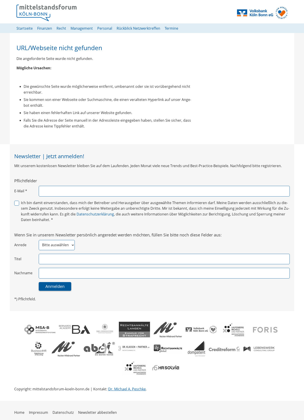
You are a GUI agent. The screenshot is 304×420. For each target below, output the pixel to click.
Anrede (20, 244)
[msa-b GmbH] (39, 329)
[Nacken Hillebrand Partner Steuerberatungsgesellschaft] (168, 329)
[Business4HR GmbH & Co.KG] (39, 348)
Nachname (23, 272)
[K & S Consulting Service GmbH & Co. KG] (104, 329)
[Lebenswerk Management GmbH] (259, 349)
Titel (17, 258)
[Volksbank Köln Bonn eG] (201, 329)
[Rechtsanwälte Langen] (134, 329)
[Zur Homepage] (46, 12)
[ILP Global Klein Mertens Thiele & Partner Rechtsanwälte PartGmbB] (168, 348)
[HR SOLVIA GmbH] (166, 367)
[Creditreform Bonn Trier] (224, 349)
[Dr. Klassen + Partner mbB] (134, 348)
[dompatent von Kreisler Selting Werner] (196, 348)
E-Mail (20, 190)
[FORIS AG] (264, 329)
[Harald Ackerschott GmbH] (99, 348)
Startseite (24, 28)
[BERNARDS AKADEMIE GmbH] (74, 329)
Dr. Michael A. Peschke (127, 389)
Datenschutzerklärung (95, 214)
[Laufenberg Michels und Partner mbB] (232, 329)
